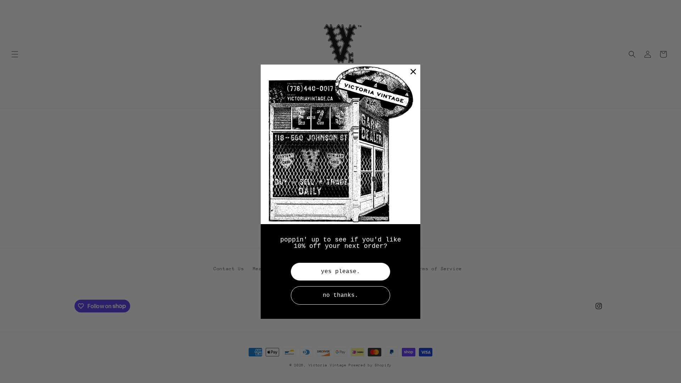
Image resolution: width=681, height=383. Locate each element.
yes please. (340, 271)
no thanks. (340, 295)
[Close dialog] (413, 71)
